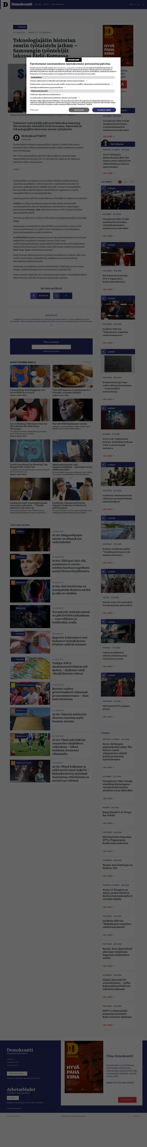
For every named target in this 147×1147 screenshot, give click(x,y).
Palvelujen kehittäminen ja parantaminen (46, 87)
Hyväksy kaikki (104, 110)
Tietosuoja (34, 110)
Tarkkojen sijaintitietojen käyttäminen (45, 94)
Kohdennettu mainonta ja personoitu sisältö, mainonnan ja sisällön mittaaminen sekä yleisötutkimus (70, 84)
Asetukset (79, 110)
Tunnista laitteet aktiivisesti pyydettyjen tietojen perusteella (53, 98)
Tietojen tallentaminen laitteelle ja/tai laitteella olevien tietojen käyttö (57, 81)
